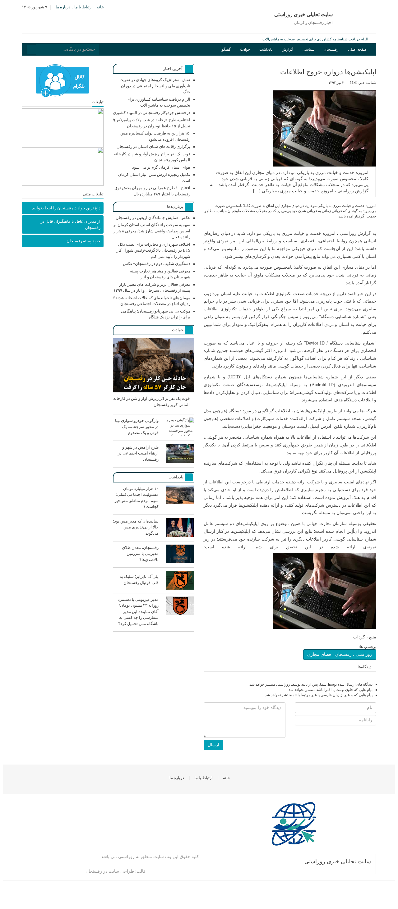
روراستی (126, 856)
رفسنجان (331, 49)
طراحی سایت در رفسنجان (110, 871)
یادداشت (265, 49)
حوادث (245, 49)
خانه (100, 7)
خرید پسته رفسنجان (83, 241)
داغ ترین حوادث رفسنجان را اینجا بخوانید (66, 208)
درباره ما (63, 7)
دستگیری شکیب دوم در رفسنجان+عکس (156, 263)
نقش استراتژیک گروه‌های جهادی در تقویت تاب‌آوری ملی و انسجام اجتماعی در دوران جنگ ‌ (154, 85)
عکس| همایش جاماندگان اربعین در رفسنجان (153, 217)
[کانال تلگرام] (63, 80)
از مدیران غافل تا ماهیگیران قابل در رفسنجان (70, 224)
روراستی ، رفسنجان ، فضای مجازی (339, 654)
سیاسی (308, 49)
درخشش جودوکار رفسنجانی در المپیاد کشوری (151, 112)
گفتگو (226, 49)
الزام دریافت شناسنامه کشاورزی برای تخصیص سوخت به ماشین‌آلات (315, 39)
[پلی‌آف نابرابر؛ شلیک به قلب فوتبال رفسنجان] (153, 588)
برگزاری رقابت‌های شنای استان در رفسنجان (153, 146)
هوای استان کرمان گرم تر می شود (161, 167)
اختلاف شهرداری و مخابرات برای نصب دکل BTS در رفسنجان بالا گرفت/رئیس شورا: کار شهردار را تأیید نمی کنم (153, 250)
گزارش (287, 49)
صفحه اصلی (357, 49)
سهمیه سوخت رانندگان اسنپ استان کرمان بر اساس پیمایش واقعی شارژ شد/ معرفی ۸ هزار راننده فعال (151, 230)
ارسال (213, 744)
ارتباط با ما (83, 7)
